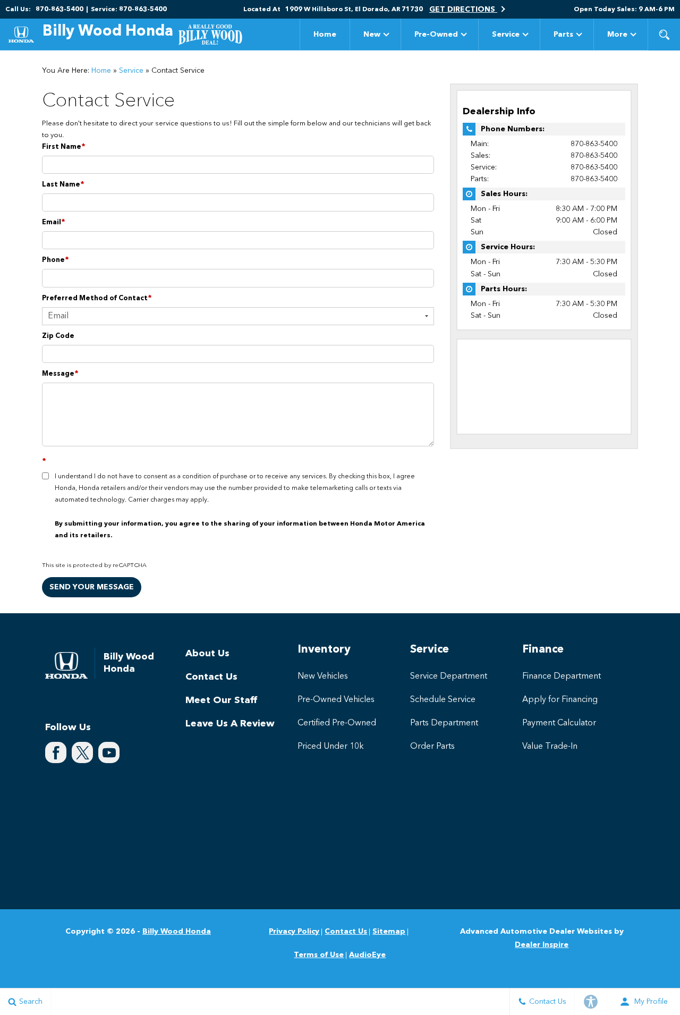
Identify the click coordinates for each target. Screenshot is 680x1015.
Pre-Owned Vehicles (336, 700)
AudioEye (367, 955)
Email (53, 222)
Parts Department (444, 723)
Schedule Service (442, 700)
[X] (82, 752)
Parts (563, 34)
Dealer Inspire (541, 945)
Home (324, 34)
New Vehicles (323, 676)
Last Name (63, 184)
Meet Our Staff (221, 700)
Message (60, 373)
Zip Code (58, 336)
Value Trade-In (549, 746)
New (371, 34)
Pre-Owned (436, 34)
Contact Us (211, 677)
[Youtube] (109, 752)
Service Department (448, 676)
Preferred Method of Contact (97, 298)
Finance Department (561, 676)
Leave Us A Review (230, 724)
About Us (207, 653)
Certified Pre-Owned (337, 723)
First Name (64, 146)
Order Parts (432, 746)
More (617, 36)
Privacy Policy (294, 931)
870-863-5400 (594, 144)
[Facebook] (55, 752)
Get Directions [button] (463, 9)
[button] (664, 34)
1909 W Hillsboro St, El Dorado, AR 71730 (354, 9)
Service (506, 34)
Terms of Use (319, 955)
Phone (55, 260)
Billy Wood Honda (176, 931)
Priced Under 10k (331, 746)
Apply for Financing (560, 700)
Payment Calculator (559, 723)
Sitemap (388, 931)
